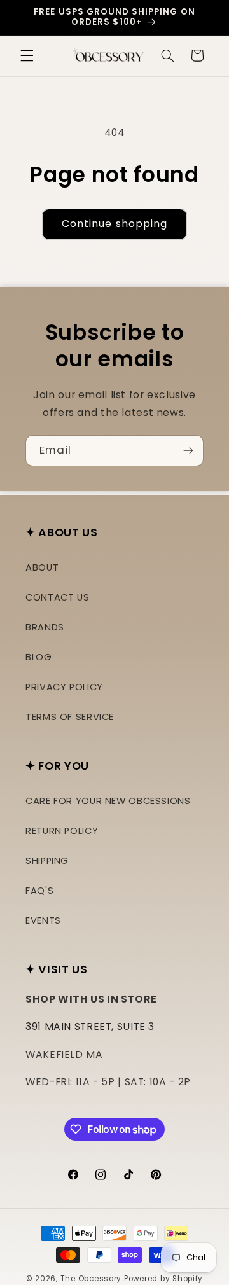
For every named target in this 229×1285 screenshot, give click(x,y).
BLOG (38, 657)
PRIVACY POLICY (64, 687)
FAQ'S (39, 890)
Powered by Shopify (163, 1279)
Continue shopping (114, 223)
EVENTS (43, 920)
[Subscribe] (188, 450)
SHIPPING (47, 860)
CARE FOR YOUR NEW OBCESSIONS (108, 801)
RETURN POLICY (61, 830)
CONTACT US (57, 597)
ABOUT (42, 567)
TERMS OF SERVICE (69, 717)
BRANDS (44, 627)
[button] (26, 55)
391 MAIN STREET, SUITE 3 (90, 1026)
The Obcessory (91, 1279)
